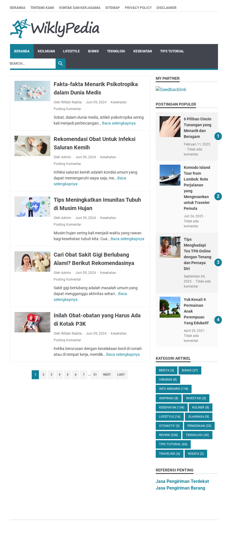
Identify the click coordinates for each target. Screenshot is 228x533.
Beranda (17, 8)
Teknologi (116, 51)
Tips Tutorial (172, 51)
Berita (166, 370)
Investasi (196, 398)
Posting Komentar (67, 109)
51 (95, 374)
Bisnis (93, 51)
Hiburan (168, 379)
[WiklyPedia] (55, 28)
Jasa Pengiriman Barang (180, 488)
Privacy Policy (138, 8)
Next (107, 374)
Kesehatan (142, 51)
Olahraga (198, 416)
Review (168, 435)
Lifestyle (71, 51)
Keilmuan (46, 51)
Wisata (196, 454)
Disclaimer (167, 8)
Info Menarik (173, 389)
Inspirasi (168, 398)
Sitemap (112, 8)
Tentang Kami (42, 8)
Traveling (169, 454)
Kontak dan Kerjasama (79, 8)
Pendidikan (199, 426)
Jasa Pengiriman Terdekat (182, 481)
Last (121, 374)
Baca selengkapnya (119, 123)
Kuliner (200, 407)
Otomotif (169, 426)
